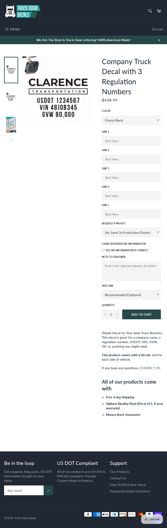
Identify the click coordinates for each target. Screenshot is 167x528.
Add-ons (107, 285)
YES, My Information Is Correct (126, 250)
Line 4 (105, 186)
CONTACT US (150, 368)
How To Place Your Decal (128, 484)
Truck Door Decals (25, 518)
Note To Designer (113, 256)
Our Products (120, 471)
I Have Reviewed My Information (124, 243)
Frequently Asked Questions (130, 491)
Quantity (108, 305)
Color (106, 110)
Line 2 (105, 150)
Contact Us (118, 478)
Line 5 (105, 205)
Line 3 (105, 168)
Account (157, 29)
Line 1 (105, 131)
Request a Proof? (114, 223)
